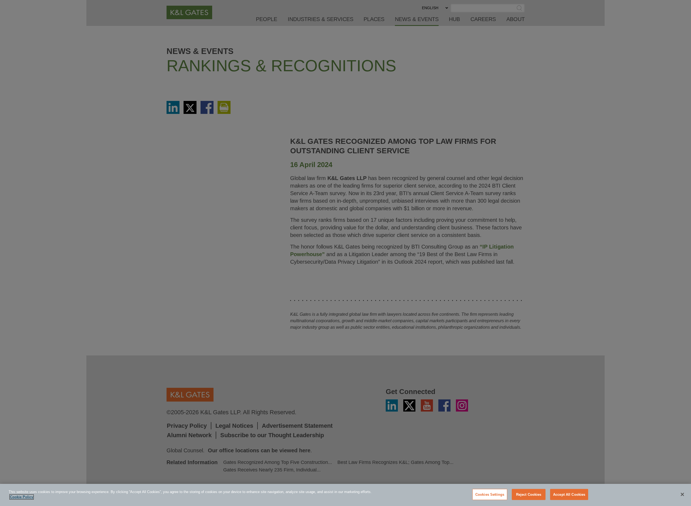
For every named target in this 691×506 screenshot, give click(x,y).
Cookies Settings (489, 495)
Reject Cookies (528, 495)
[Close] (682, 494)
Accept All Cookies (569, 495)
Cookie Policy (21, 497)
